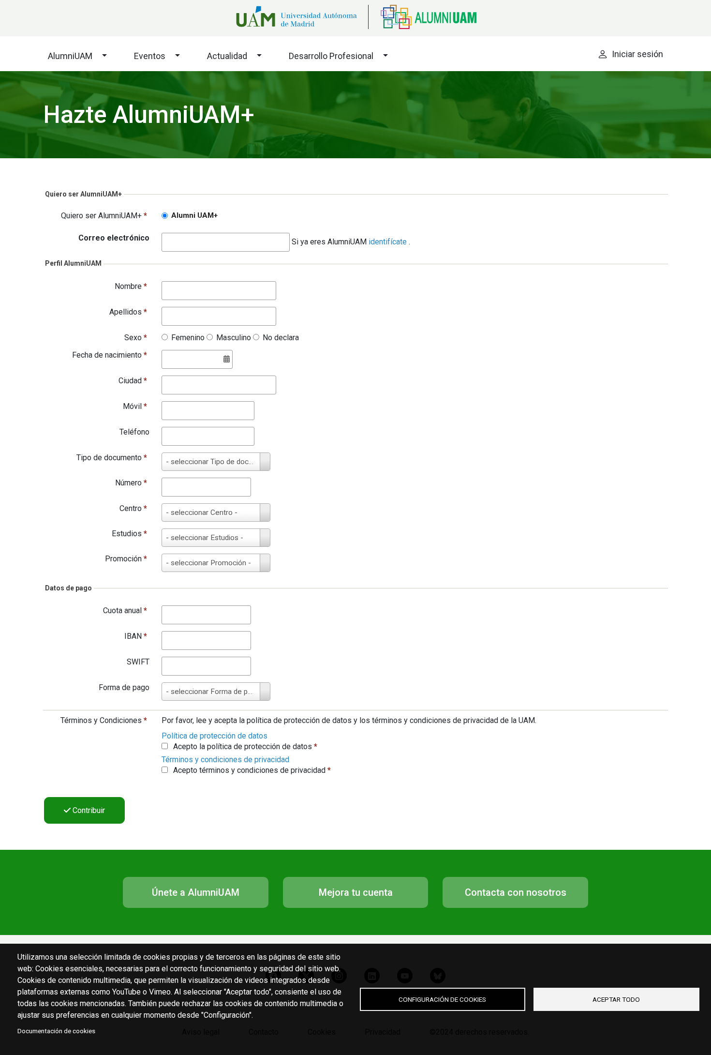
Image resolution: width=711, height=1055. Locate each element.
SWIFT (138, 661)
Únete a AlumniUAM (195, 892)
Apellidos (128, 311)
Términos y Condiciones (103, 720)
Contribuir (88, 810)
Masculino (233, 337)
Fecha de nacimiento (109, 355)
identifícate (389, 241)
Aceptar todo (616, 999)
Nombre (131, 286)
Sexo (135, 337)
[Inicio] (422, 17)
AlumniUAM (70, 56)
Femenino (188, 337)
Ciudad (132, 380)
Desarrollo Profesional (331, 56)
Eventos (149, 56)
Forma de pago (124, 687)
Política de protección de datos (214, 735)
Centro (133, 508)
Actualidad (227, 56)
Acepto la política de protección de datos (245, 746)
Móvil (135, 406)
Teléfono (134, 432)
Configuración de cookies (442, 999)
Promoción (126, 558)
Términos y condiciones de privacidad (225, 759)
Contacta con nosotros (515, 892)
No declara (281, 337)
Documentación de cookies (56, 1031)
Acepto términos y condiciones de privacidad (252, 770)
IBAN (135, 636)
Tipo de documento (111, 457)
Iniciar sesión (637, 54)
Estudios (129, 533)
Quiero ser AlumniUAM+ (104, 215)
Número (131, 482)
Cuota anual (125, 610)
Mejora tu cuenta (356, 892)
